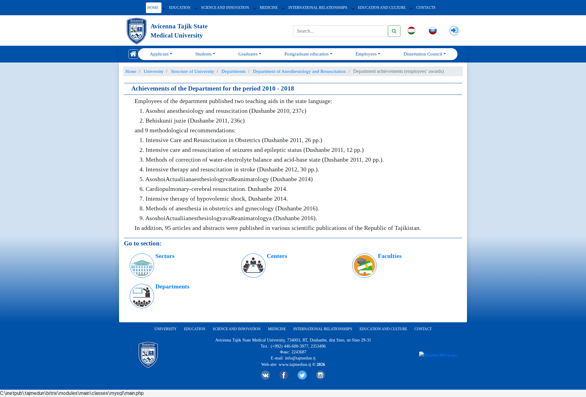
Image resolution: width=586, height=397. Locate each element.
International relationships (317, 7)
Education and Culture (382, 7)
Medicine (269, 7)
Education (179, 7)
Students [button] (203, 54)
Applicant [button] (159, 54)
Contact (423, 329)
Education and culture (383, 329)
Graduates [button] (248, 54)
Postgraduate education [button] (306, 54)
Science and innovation (225, 7)
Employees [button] (366, 54)
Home (152, 7)
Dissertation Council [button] (422, 54)
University (165, 329)
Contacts (426, 7)
